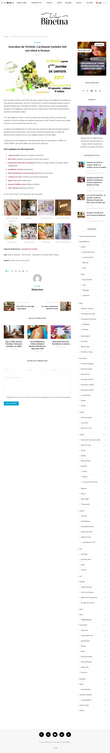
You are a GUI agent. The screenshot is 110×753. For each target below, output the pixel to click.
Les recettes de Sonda (90, 482)
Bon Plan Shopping (87, 364)
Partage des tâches (87, 603)
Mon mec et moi (86, 428)
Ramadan (82, 679)
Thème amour (85, 504)
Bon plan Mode (87, 280)
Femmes (82, 582)
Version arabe (84, 705)
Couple (49, 3)
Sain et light (85, 499)
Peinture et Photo (87, 532)
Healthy (83, 456)
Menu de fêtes (86, 461)
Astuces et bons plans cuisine (91, 440)
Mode (83, 274)
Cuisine (68, 3)
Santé (59, 3)
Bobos (83, 651)
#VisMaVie (86, 324)
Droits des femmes (92, 59)
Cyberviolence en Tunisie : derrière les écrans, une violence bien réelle (92, 66)
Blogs (78, 3)
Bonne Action (85, 374)
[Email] (19, 271)
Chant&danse (85, 521)
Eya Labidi (84, 341)
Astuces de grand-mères (87, 236)
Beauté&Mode (84, 242)
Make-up (85, 263)
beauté (83, 247)
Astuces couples (86, 418)
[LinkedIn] (23, 271)
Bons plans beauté (87, 379)
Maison (83, 400)
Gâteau (84, 477)
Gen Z (81, 609)
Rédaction (37, 289)
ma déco (84, 570)
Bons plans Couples (87, 385)
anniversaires (85, 641)
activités (84, 516)
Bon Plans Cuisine (86, 369)
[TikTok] (68, 734)
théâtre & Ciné (86, 537)
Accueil (6, 36)
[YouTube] (55, 734)
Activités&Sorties (87, 636)
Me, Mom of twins (87, 352)
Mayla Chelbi (85, 347)
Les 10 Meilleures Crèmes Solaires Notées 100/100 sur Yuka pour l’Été (37, 345)
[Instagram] (48, 734)
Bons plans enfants (87, 390)
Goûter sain (85, 667)
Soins (84, 268)
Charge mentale (86, 587)
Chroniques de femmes (88, 319)
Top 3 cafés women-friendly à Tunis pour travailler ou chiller (13, 344)
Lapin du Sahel (14, 155)
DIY (80, 576)
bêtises (83, 646)
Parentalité (36, 3)
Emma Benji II (85, 336)
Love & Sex (84, 423)
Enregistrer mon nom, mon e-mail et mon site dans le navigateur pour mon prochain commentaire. (39, 397)
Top (55, 748)
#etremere (84, 630)
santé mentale (86, 689)
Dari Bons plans (86, 559)
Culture (89, 3)
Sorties (83, 406)
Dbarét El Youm (86, 445)
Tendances (86, 295)
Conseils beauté (87, 257)
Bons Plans (22, 3)
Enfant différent (86, 662)
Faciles (84, 471)
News (81, 615)
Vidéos (81, 710)
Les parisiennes (86, 700)
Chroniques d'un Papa (88, 314)
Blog (81, 303)
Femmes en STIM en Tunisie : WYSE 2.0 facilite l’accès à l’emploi (96, 164)
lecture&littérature (87, 527)
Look (84, 285)
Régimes (84, 488)
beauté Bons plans (88, 252)
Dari (80, 549)
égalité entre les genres (89, 597)
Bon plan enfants (86, 657)
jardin (83, 565)
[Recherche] (100, 3)
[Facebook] (12, 271)
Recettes (84, 466)
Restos (83, 494)
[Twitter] (15, 271)
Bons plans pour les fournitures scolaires (61, 343)
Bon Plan (37, 42)
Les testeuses (85, 395)
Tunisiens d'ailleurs (85, 695)
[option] (91, 59)
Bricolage (84, 554)
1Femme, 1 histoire (87, 308)
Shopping (85, 290)
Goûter (83, 450)
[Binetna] (55, 19)
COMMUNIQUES (86, 620)
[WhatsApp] (26, 271)
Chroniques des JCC (89, 542)
